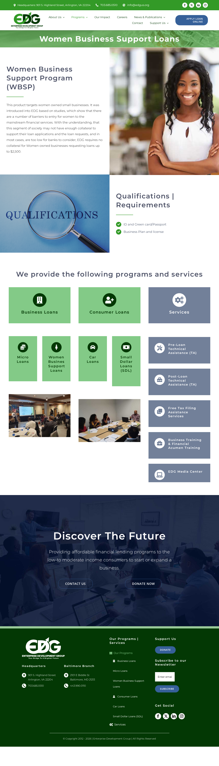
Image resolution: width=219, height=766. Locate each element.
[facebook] (184, 5)
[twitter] (191, 5)
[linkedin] (198, 5)
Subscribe (167, 688)
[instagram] (205, 5)
